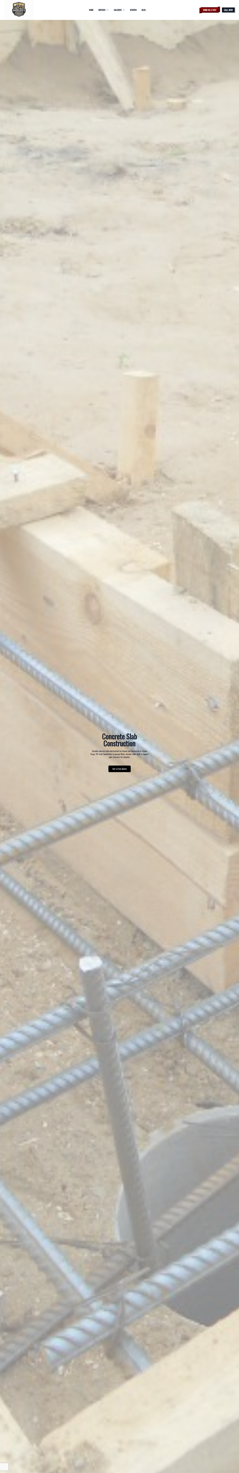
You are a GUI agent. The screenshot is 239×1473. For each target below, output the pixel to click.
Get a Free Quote (119, 768)
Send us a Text (209, 10)
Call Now (228, 10)
